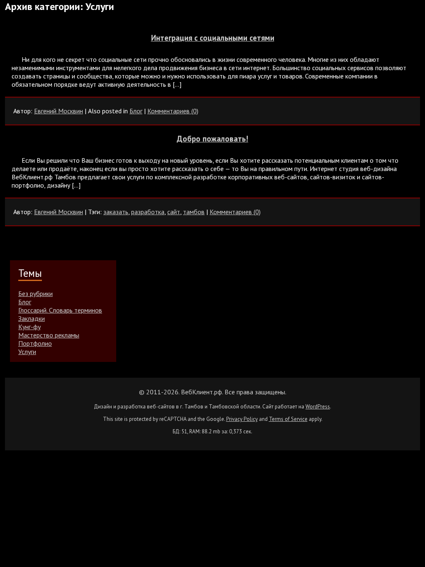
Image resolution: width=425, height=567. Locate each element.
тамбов (194, 212)
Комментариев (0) (172, 111)
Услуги (27, 351)
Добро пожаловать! (212, 139)
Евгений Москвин (58, 111)
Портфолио (35, 343)
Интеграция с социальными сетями (212, 38)
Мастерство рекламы (48, 335)
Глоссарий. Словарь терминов (60, 310)
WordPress (317, 406)
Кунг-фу (29, 327)
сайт (173, 212)
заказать (115, 212)
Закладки (31, 318)
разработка (147, 212)
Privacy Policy (242, 419)
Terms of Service (288, 419)
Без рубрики (35, 293)
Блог (135, 111)
